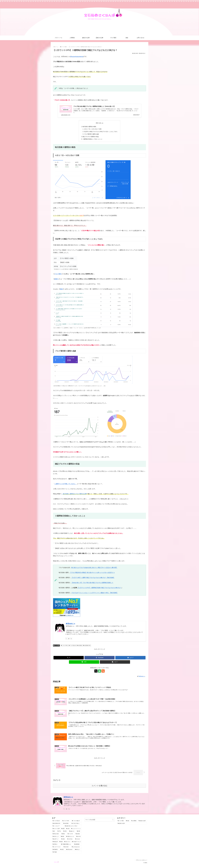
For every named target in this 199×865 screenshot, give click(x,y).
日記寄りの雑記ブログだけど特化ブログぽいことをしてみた (101, 131)
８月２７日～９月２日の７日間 (92, 129)
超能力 (56, 279)
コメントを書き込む (100, 786)
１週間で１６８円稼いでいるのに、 (65, 484)
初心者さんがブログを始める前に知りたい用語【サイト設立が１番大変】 (94, 567)
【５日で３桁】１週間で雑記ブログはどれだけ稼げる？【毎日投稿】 (93, 577)
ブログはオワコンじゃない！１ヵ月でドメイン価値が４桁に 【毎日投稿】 (94, 593)
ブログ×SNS (65, 645)
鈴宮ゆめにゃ (70, 623)
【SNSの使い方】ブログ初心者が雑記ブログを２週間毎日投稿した (92, 582)
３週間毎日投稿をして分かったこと (92, 139)
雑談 (61, 289)
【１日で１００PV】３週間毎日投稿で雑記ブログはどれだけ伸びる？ (99, 587)
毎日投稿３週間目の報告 (89, 126)
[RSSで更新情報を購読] (71, 639)
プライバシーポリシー (141, 860)
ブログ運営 (58, 274)
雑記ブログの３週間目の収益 (90, 136)
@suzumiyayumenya (76, 56)
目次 (97, 123)
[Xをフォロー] (66, 639)
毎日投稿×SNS (87, 645)
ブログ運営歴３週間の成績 (91, 134)
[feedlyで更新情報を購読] (69, 639)
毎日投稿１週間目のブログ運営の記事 (75, 494)
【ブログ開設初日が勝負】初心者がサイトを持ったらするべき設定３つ (92, 572)
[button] (115, 662)
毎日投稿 (80, 645)
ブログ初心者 (73, 645)
